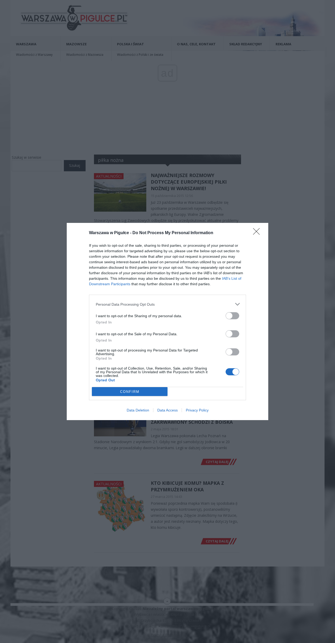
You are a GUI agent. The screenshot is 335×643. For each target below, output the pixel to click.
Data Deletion (138, 410)
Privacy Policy (197, 410)
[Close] (258, 233)
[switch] (232, 315)
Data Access (167, 410)
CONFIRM (129, 392)
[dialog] (167, 321)
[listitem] (167, 304)
